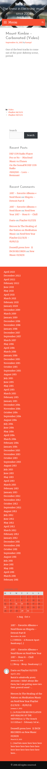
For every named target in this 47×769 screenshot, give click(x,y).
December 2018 (12, 321)
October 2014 (11, 412)
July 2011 (8, 560)
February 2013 (11, 488)
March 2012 (10, 530)
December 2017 (12, 332)
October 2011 (10, 549)
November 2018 (12, 325)
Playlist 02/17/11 (27, 220)
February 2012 (11, 534)
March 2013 (10, 484)
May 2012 (9, 522)
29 (22, 611)
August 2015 (10, 374)
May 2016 (9, 344)
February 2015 (11, 397)
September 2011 (12, 553)
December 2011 (12, 541)
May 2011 (8, 568)
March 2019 (10, 313)
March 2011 (10, 576)
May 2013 (9, 477)
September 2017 (12, 336)
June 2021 (9, 287)
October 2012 (11, 503)
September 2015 (12, 370)
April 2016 (9, 348)
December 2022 (12, 275)
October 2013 (11, 458)
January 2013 (10, 492)
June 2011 (9, 564)
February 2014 (11, 443)
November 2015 (12, 363)
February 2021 (11, 302)
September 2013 (12, 462)
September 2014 (12, 416)
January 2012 (11, 538)
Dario (12, 220)
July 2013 (8, 469)
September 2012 (12, 507)
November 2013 (12, 454)
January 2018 (10, 328)
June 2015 (9, 382)
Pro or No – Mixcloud (20, 157)
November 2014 (12, 408)
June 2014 (9, 427)
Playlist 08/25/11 (15, 112)
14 (16, 604)
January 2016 (10, 355)
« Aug (20, 616)
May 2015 (9, 386)
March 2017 (10, 340)
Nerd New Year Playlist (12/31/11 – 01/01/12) (22, 238)
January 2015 (10, 401)
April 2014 (9, 435)
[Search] (42, 22)
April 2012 (9, 526)
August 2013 (10, 465)
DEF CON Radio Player (21, 153)
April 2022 (9, 279)
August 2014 (10, 420)
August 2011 (10, 557)
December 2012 (12, 496)
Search (13, 130)
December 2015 (12, 359)
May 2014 (9, 431)
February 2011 (11, 579)
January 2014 (10, 446)
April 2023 (9, 272)
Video (11, 110)
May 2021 (9, 290)
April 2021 (9, 294)
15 (22, 604)
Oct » (27, 616)
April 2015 (9, 389)
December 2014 (12, 405)
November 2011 (12, 545)
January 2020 (11, 306)
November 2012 (12, 500)
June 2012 (9, 519)
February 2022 (11, 283)
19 (5, 607)
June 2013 (9, 473)
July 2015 (8, 378)
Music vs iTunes (18, 161)
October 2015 (11, 366)
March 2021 (10, 298)
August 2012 (10, 511)
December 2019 (12, 310)
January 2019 (10, 317)
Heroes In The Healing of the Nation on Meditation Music (23, 230)
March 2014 (10, 439)
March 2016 (10, 351)
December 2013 (12, 450)
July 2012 (8, 515)
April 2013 (9, 481)
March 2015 (10, 393)
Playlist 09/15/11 (15, 115)
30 (28, 611)
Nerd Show (23, 4)
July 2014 (8, 424)
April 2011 (9, 572)
